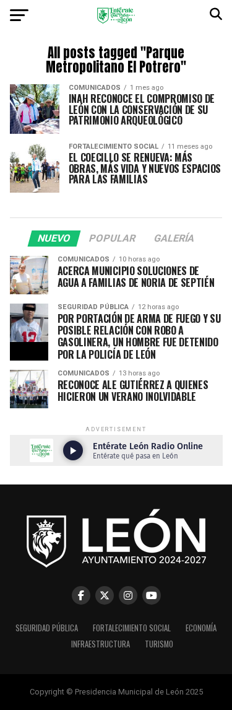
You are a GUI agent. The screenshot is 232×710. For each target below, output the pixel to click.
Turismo (159, 644)
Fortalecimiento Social (132, 628)
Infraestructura (100, 644)
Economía (201, 628)
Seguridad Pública (46, 628)
